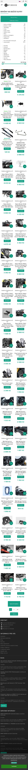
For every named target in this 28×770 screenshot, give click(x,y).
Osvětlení (14, 38)
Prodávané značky (5, 649)
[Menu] (2, 4)
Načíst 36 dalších (14, 603)
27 (17, 609)
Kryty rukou (14, 30)
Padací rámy (14, 32)
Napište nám (4, 651)
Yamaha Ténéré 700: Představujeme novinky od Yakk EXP (13, 672)
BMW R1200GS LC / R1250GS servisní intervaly (13, 723)
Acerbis (14, 45)
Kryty (14, 29)
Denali (14, 53)
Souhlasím (14, 766)
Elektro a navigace (14, 35)
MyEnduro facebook (8, 624)
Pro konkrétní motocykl (14, 40)
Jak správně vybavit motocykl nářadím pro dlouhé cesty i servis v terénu (14, 661)
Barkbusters (14, 48)
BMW (14, 51)
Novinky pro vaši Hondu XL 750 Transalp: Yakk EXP (13, 683)
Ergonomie (14, 36)
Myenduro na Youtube (8, 628)
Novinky (3, 641)
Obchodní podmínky (5, 638)
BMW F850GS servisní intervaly (9, 733)
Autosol (14, 47)
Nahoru (15, 614)
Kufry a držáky (14, 24)
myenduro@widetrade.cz (9, 622)
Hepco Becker (14, 59)
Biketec (14, 50)
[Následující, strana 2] (14, 609)
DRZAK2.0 (14, 55)
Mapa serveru (4, 653)
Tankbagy (14, 27)
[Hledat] (23, 1)
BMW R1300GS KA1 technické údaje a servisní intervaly (12, 714)
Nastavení (14, 762)
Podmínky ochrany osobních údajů (9, 645)
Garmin (14, 58)
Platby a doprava (5, 647)
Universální (14, 42)
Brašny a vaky (14, 26)
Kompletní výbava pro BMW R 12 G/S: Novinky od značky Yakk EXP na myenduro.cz (13, 695)
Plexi (14, 33)
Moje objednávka (5, 643)
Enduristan (14, 56)
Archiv (4, 705)
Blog (2, 640)
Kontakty (3, 636)
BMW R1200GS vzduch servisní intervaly (11, 743)
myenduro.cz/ (6, 626)
